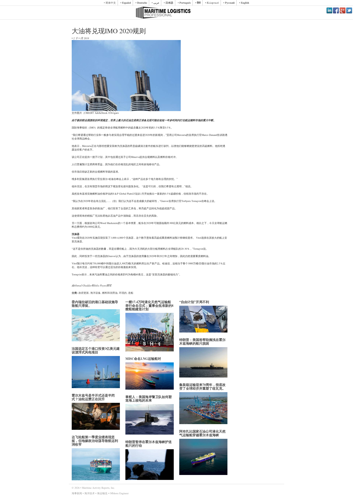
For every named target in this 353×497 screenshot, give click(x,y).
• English (244, 3)
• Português (184, 3)
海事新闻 (77, 493)
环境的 (123, 292)
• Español (125, 3)
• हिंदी (198, 3)
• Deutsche (141, 3)
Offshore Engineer (119, 493)
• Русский (229, 3)
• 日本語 (168, 3)
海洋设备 (95, 292)
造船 (130, 292)
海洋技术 (89, 493)
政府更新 (84, 292)
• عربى (155, 3)
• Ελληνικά (212, 3)
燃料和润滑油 (109, 292)
